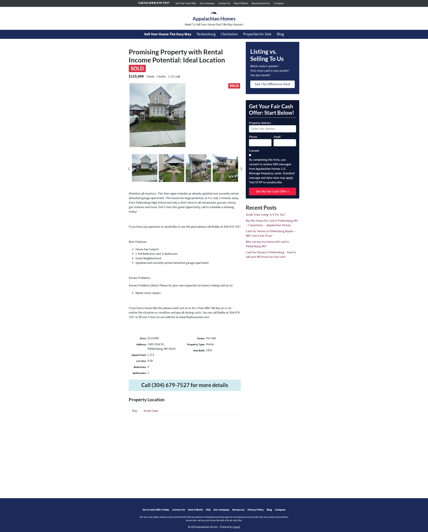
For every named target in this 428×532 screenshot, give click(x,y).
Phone (253, 137)
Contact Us (224, 3)
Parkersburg (206, 34)
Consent (254, 151)
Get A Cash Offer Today (155, 510)
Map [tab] (134, 411)
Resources (238, 510)
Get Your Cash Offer (186, 3)
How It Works (241, 3)
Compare (279, 3)
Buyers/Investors (261, 3)
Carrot (236, 527)
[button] (128, 169)
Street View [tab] (151, 411)
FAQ (208, 510)
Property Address (261, 123)
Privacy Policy (256, 510)
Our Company (207, 3)
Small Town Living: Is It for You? (265, 215)
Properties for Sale (257, 34)
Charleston (229, 34)
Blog (280, 34)
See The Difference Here (272, 84)
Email (278, 137)
